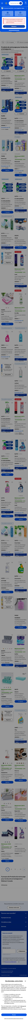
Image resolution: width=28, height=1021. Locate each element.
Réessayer (14, 26)
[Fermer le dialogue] (25, 981)
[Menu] (2, 3)
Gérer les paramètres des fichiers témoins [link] (13, 1018)
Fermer (14, 1014)
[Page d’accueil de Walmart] (6, 3)
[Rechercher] (20, 3)
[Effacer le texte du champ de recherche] (18, 3)
